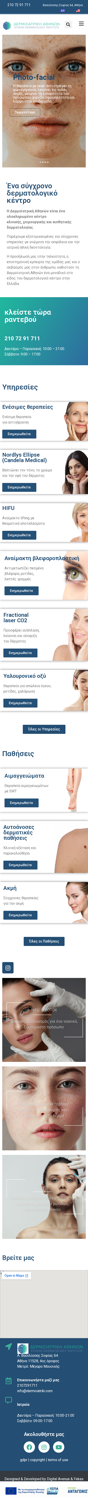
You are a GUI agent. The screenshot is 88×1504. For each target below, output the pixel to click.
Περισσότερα (25, 112)
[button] (68, 24)
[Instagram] (8, 967)
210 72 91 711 (18, 5)
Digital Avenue (58, 1479)
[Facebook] (29, 1447)
